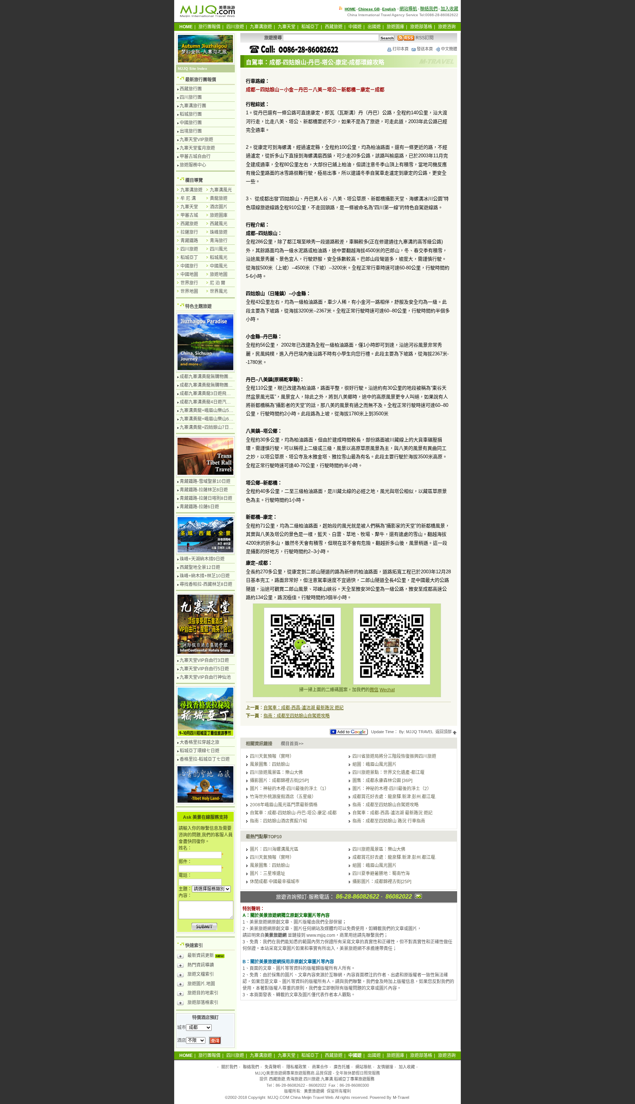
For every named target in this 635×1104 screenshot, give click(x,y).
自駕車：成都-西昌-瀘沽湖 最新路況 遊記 (303, 707)
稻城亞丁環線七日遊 (199, 750)
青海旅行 (218, 240)
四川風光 (218, 249)
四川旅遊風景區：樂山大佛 (276, 772)
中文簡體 (449, 49)
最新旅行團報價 (200, 79)
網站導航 (408, 8)
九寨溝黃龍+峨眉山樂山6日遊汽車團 (215, 419)
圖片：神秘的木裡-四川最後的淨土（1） (289, 788)
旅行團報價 (209, 26)
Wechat (387, 689)
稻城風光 (218, 257)
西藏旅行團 (191, 89)
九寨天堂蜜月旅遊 (197, 148)
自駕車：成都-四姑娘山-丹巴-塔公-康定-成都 (293, 813)
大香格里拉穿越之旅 (199, 742)
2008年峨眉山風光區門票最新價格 (284, 804)
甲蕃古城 (189, 215)
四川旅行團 (191, 97)
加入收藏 (449, 8)
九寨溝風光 (221, 190)
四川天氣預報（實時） (272, 756)
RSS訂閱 (424, 37)
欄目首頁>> (292, 743)
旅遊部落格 (421, 26)
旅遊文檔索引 (200, 974)
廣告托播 (342, 1067)
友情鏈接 (385, 1067)
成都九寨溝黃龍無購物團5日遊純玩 (214, 385)
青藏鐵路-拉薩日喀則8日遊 (206, 498)
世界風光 (218, 291)
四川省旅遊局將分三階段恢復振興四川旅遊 (394, 756)
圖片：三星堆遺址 (267, 873)
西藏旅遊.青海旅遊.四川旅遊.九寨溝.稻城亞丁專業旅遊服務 (321, 1079)
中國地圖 (189, 274)
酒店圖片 (218, 206)
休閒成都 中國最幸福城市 (274, 881)
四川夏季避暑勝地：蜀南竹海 (381, 873)
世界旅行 (189, 283)
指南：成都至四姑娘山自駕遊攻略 (296, 715)
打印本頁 (400, 49)
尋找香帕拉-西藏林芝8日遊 (206, 584)
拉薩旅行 (189, 232)
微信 (374, 689)
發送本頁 (425, 49)
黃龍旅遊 (218, 198)
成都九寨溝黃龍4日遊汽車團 (207, 402)
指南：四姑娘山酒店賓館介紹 (278, 821)
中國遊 (355, 26)
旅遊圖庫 (395, 26)
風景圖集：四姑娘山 (270, 764)
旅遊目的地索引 (202, 993)
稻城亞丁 (310, 26)
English (389, 9)
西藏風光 (218, 223)
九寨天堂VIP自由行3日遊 (204, 660)
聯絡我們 (429, 8)
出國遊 (374, 26)
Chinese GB (369, 9)
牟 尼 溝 (188, 198)
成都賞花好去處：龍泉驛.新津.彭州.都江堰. (394, 796)
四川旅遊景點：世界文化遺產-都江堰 (388, 772)
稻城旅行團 (191, 114)
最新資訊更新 (201, 955)
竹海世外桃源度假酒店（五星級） (283, 796)
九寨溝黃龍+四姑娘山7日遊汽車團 (213, 427)
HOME (350, 9)
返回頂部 (444, 732)
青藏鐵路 (189, 240)
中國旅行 (189, 266)
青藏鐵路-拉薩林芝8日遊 (204, 489)
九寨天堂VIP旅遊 (196, 139)
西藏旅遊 (333, 26)
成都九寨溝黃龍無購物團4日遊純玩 (214, 376)
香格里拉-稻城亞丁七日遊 (205, 759)
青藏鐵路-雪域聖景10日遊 (205, 481)
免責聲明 (273, 1067)
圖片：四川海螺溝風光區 (274, 849)
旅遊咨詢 (447, 26)
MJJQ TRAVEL (419, 732)
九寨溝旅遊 (261, 26)
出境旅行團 (191, 131)
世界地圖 (189, 291)
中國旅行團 (191, 122)
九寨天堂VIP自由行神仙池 (205, 677)
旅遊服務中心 (193, 165)
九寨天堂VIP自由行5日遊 (204, 668)
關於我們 (229, 1067)
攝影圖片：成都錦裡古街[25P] (279, 780)
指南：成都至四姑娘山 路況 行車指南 (388, 821)
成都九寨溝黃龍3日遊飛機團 (207, 393)
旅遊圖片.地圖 (201, 983)
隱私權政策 (296, 1067)
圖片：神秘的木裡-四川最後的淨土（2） (391, 788)
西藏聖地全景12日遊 (200, 567)
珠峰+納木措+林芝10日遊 (205, 575)
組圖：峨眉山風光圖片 (374, 764)
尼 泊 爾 (217, 283)
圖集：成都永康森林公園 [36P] (382, 780)
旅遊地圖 (218, 274)
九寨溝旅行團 (193, 105)
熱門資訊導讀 (200, 965)
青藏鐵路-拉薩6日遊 (199, 506)
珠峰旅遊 (218, 232)
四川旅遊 (235, 26)
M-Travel (401, 1097)
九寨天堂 (286, 26)
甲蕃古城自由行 (195, 156)
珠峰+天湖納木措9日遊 (202, 559)
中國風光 (218, 266)
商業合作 (320, 1067)
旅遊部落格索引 (202, 1002)
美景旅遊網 (314, 1091)
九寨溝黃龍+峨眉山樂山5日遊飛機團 (215, 410)
